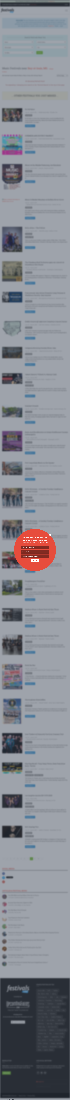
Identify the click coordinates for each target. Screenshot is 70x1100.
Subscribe (35, 560)
